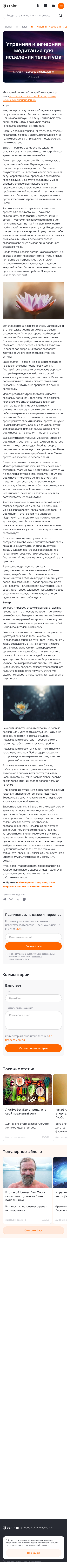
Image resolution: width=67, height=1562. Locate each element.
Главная (8, 26)
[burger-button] (61, 6)
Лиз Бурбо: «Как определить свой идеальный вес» (25, 1111)
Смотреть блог (33, 1230)
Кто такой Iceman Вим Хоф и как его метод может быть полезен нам (25, 1196)
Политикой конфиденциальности (25, 957)
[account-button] (37, 6)
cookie (46, 1545)
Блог (24, 26)
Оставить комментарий (33, 1048)
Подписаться (34, 946)
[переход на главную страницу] (11, 6)
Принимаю (33, 1553)
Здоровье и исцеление (40, 71)
